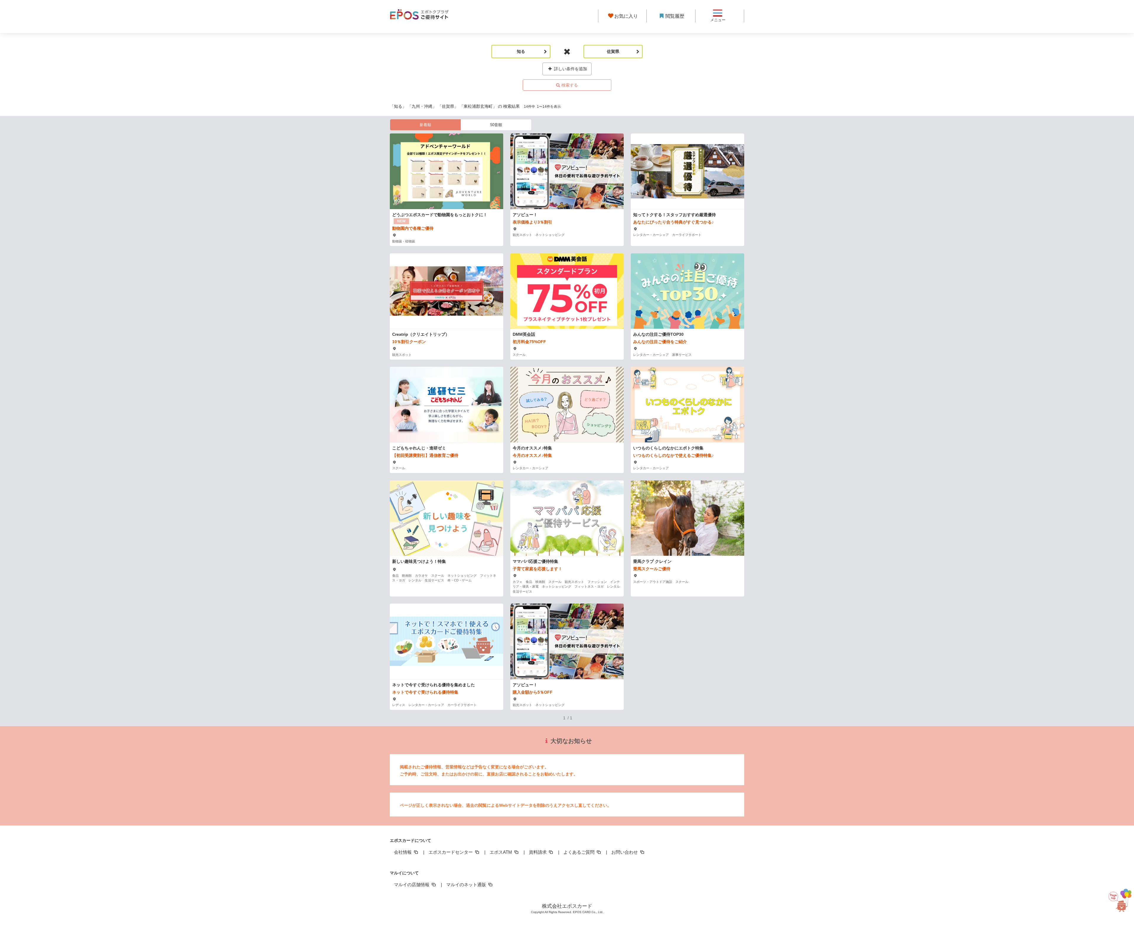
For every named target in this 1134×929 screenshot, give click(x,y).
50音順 (496, 125)
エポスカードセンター (451, 852)
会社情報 (403, 852)
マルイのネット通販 (466, 884)
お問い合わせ (625, 852)
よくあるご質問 (579, 852)
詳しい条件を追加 (570, 68)
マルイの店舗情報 (412, 884)
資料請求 (538, 852)
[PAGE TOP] (1117, 899)
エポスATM (501, 852)
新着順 (425, 125)
